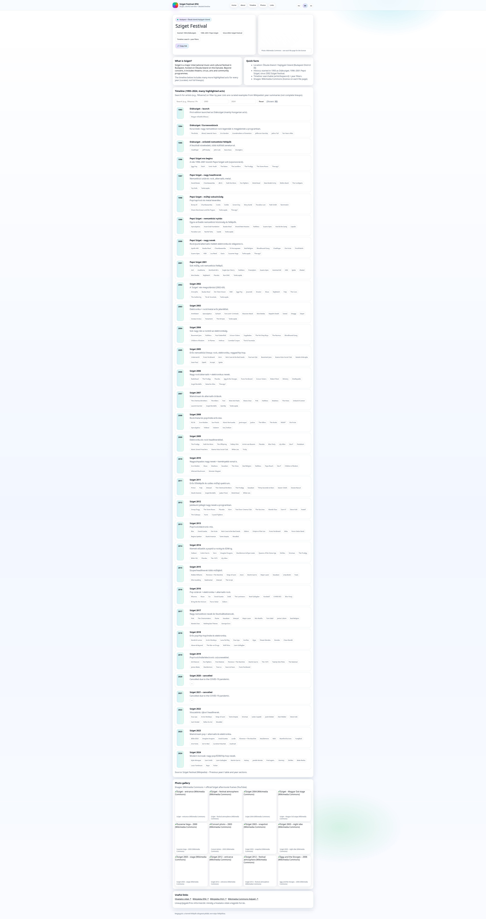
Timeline (253, 5)
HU (299, 6)
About (243, 5)
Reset (261, 101)
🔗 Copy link (182, 46)
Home (234, 5)
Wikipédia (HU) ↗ (218, 899)
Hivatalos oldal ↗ (183, 899)
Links (272, 5)
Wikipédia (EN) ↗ (201, 899)
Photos (263, 5)
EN (305, 6)
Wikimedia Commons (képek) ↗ (243, 899)
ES (311, 6)
